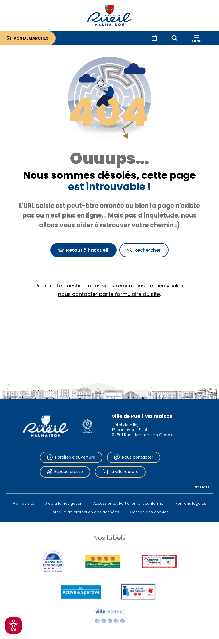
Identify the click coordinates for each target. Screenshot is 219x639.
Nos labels (109, 537)
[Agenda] (154, 38)
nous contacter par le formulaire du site (109, 294)
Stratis (202, 487)
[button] (174, 38)
